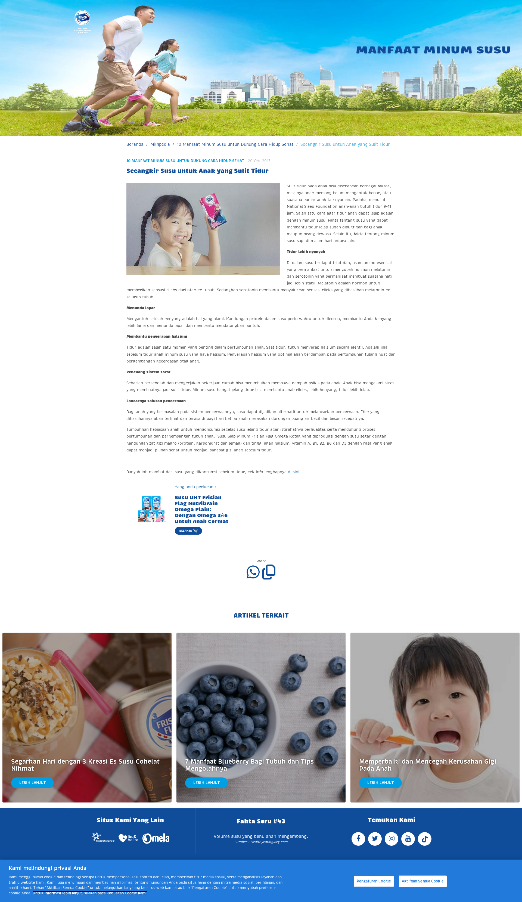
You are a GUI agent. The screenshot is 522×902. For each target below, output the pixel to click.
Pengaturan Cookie (374, 881)
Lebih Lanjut (32, 783)
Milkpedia (160, 144)
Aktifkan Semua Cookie (423, 881)
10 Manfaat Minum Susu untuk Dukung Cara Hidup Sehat (235, 144)
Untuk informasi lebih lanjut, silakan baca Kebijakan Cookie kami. (90, 893)
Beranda (135, 144)
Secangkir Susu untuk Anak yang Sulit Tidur (345, 144)
